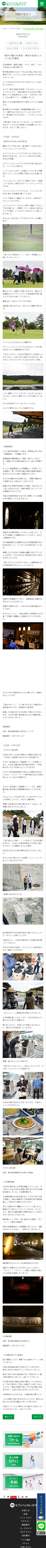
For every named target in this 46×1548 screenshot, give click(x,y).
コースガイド (26, 1528)
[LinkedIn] (23, 1497)
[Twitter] (8, 1497)
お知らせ (26, 1510)
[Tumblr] (19, 1497)
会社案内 (26, 1535)
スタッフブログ (12, 48)
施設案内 (26, 1524)
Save (14, 1497)
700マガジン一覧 (15, 43)
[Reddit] (26, 1497)
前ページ (8, 1417)
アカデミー (26, 1521)
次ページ (37, 1417)
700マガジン (26, 1532)
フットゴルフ (26, 1517)
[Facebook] (4, 1497)
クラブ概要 (25, 1540)
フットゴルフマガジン (31, 48)
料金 (26, 1514)
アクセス (25, 1543)
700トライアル (31, 43)
